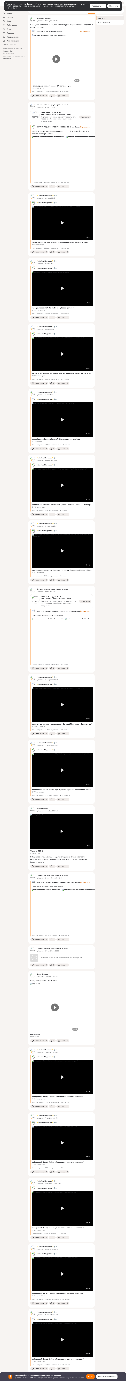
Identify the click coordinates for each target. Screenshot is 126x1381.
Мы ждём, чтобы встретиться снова (50, 31)
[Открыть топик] (61, 26)
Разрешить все (98, 6)
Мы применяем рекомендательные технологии (14, 56)
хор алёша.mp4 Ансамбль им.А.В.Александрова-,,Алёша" (56, 439)
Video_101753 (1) (36, 851)
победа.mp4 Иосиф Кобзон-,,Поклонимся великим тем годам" (58, 1096)
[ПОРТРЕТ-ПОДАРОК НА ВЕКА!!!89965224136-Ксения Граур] (61, 117)
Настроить (113, 6)
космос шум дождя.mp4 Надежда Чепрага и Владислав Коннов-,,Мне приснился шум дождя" (62, 570)
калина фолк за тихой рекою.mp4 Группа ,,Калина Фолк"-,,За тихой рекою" (62, 504)
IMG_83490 (35, 1034)
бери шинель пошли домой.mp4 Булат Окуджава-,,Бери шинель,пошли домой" (62, 789)
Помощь (19, 48)
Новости (6, 51)
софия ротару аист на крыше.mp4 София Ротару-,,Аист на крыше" (60, 242)
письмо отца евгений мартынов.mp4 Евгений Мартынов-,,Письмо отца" (62, 373)
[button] (39, 95)
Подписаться (85, 117)
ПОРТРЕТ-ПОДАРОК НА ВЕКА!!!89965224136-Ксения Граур (58, 127)
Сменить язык (8, 45)
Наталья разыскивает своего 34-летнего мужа (51, 86)
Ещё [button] (11, 51)
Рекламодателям (9, 48)
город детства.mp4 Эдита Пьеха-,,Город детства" (53, 308)
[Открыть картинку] (48, 158)
